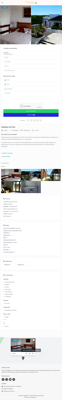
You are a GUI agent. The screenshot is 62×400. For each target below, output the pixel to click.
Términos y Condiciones (30, 397)
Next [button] (59, 25)
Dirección (7, 198)
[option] (15, 24)
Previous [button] (2, 25)
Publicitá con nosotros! (9, 391)
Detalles (7, 225)
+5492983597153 (13, 206)
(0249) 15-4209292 (8, 388)
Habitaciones (8, 261)
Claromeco (10, 213)
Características (9, 275)
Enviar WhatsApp (30, 111)
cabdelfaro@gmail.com (12, 209)
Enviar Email (30, 115)
